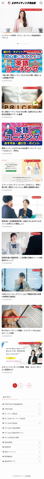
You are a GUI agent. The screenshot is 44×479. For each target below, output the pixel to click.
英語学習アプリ (10, 461)
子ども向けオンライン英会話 (15, 418)
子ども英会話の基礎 (12, 437)
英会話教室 (8, 442)
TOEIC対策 (9, 409)
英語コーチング (10, 452)
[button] (17, 43)
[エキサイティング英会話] (22, 3)
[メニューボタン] (3, 3)
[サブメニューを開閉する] (39, 404)
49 (29, 386)
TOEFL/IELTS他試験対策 (13, 404)
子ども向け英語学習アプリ (14, 433)
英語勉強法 (8, 456)
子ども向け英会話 (11, 423)
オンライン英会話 (11, 414)
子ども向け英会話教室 (12, 428)
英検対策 (8, 447)
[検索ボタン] (41, 3)
